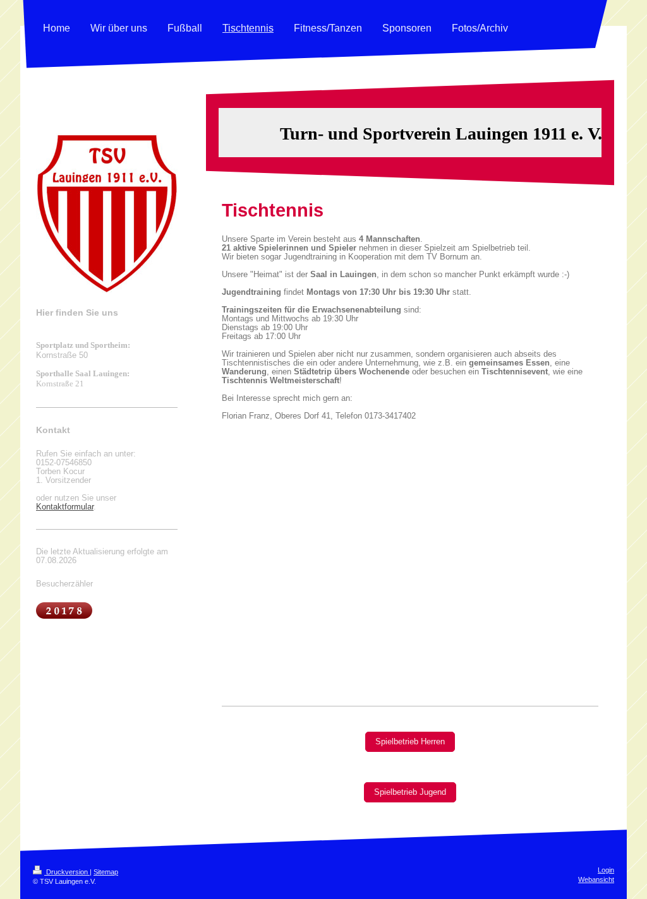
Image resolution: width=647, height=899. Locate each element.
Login (606, 870)
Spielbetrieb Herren (410, 741)
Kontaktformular (65, 507)
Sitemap (106, 872)
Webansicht (596, 879)
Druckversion (67, 872)
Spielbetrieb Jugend (410, 792)
